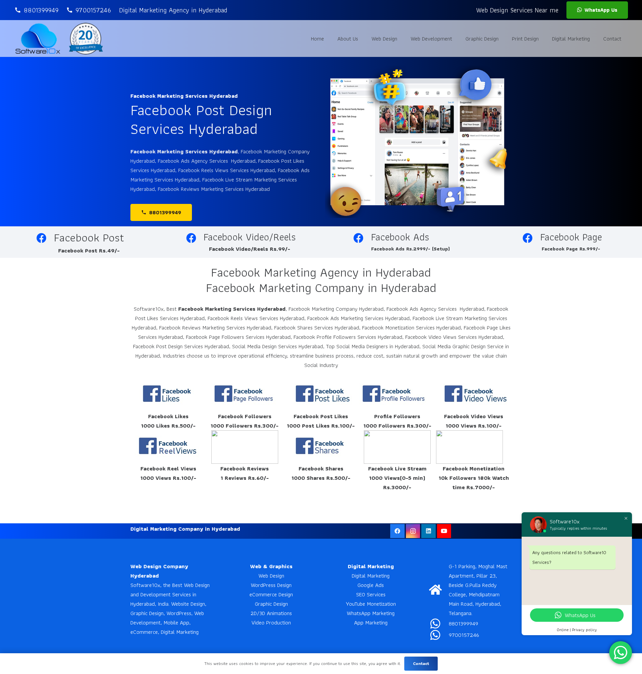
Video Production (271, 622)
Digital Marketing (371, 575)
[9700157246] (439, 635)
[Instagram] (413, 531)
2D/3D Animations (271, 613)
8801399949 (463, 623)
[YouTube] (444, 531)
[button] (402, 38)
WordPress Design (271, 585)
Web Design (271, 575)
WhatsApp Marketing (371, 613)
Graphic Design (271, 603)
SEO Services (371, 594)
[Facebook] (397, 531)
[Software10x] (37, 38)
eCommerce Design (271, 594)
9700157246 (464, 635)
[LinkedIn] (428, 531)
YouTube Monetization (371, 603)
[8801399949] (439, 623)
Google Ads (370, 585)
